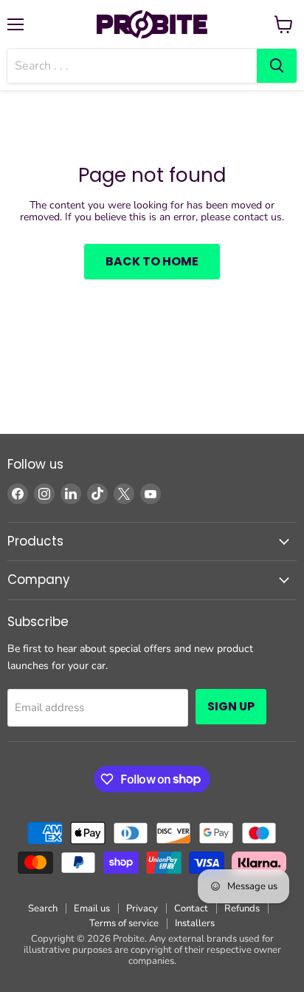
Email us (92, 908)
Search (43, 908)
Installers (195, 923)
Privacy (142, 908)
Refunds (242, 908)
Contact (191, 908)
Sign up (231, 706)
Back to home (152, 261)
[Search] (277, 66)
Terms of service (124, 923)
